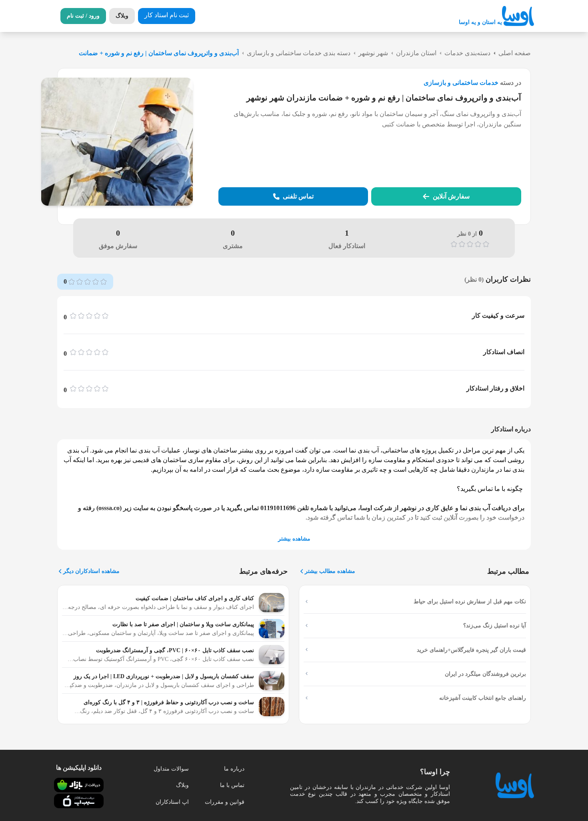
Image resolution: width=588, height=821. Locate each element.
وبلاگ (182, 785)
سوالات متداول (171, 769)
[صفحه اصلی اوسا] (518, 16)
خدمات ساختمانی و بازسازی (461, 82)
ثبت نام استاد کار (166, 15)
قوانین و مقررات (224, 802)
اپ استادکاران (172, 802)
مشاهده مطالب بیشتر (330, 571)
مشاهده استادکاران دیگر (91, 571)
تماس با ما (232, 785)
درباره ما (234, 769)
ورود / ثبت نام (83, 16)
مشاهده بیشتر (294, 539)
